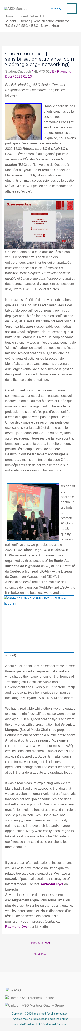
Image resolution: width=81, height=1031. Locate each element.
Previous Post (40, 943)
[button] (56, 8)
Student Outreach (18, 71)
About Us (40, 982)
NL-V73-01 (41, 71)
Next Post (40, 954)
